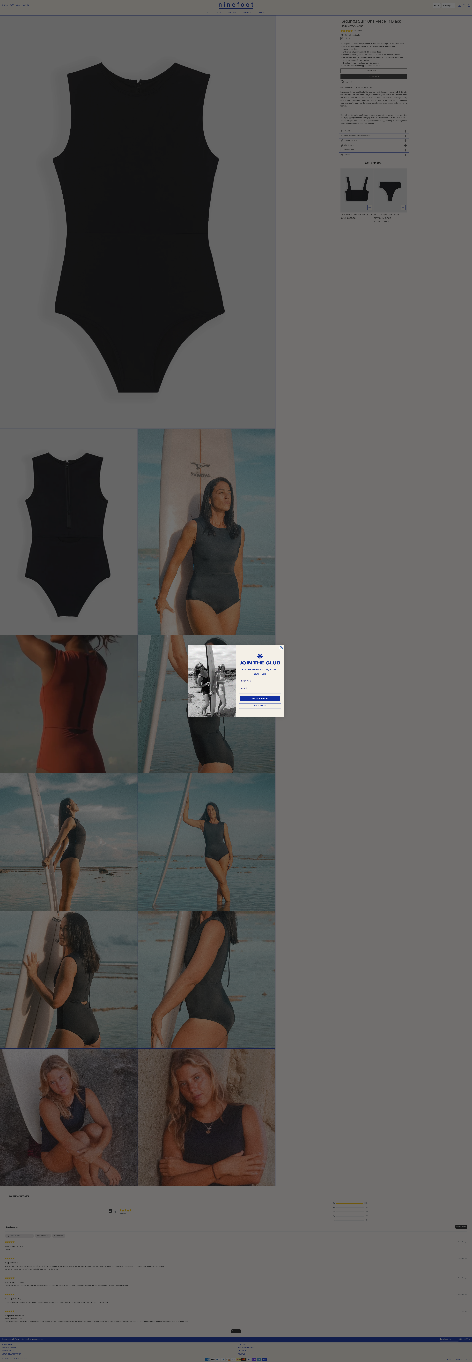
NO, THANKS (260, 706)
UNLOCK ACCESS (260, 698)
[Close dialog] (281, 647)
